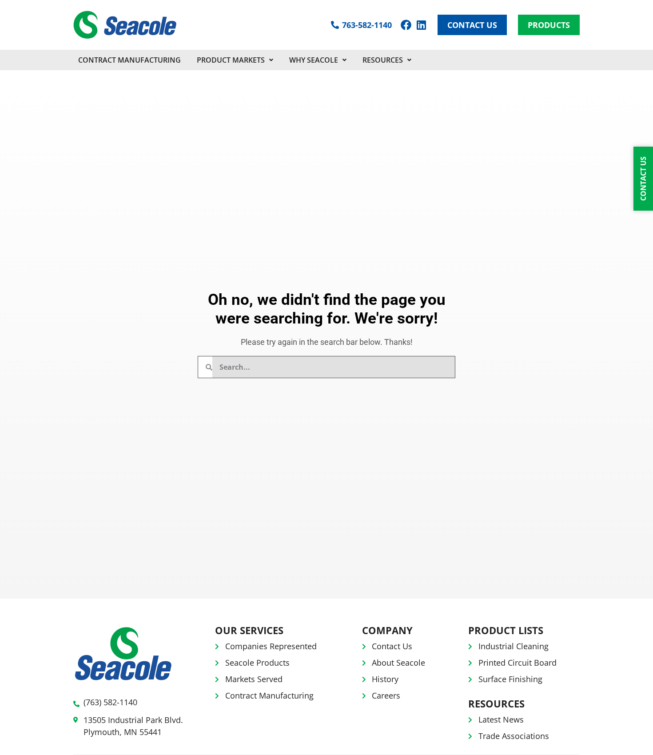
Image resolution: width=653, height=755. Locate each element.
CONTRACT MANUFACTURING (129, 60)
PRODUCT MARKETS (231, 60)
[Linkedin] (421, 24)
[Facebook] (406, 24)
